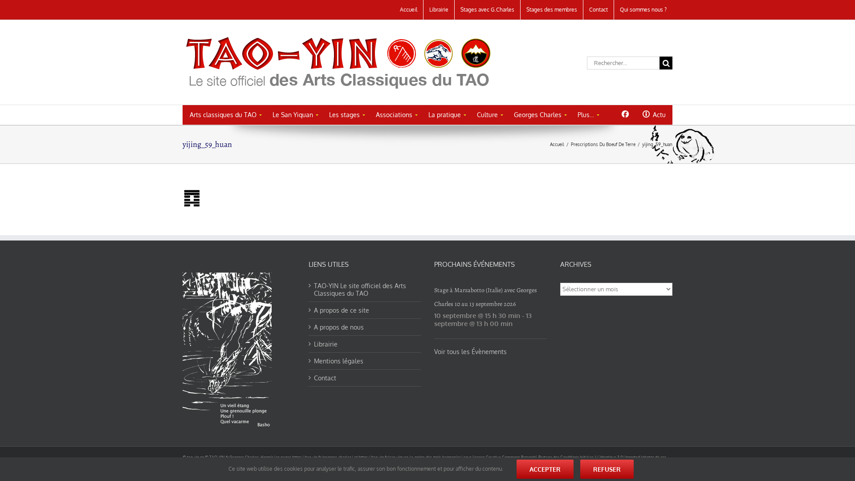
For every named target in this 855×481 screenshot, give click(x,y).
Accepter (545, 469)
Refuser (607, 469)
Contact (325, 378)
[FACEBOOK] (625, 114)
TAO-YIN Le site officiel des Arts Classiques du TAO (360, 289)
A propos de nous (339, 327)
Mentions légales (338, 361)
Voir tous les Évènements (470, 351)
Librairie (326, 344)
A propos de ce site (341, 310)
